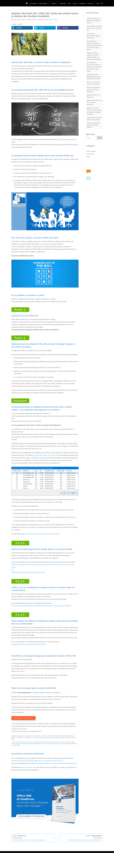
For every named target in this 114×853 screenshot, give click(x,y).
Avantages (63, 3)
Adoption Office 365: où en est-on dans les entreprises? (94, 102)
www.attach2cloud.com (18, 761)
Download (82, 3)
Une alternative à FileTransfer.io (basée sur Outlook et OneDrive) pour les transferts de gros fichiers (94, 67)
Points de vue (32, 19)
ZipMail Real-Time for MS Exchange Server (45, 743)
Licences (74, 3)
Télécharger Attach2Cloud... (23, 718)
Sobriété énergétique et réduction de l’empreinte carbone (93, 21)
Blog (97, 3)
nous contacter (27, 767)
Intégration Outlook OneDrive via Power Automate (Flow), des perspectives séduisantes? (94, 56)
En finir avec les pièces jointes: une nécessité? (93, 83)
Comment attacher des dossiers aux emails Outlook (28, 644)
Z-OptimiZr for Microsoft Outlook (24, 743)
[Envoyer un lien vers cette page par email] (90, 178)
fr (26, 19)
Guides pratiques (91, 151)
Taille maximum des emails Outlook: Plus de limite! (28, 572)
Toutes (88, 157)
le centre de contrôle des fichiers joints (46, 455)
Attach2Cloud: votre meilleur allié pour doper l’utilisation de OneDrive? (94, 76)
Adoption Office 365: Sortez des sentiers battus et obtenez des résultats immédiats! (94, 111)
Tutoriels (53, 3)
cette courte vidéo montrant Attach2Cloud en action (42, 534)
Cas (32, 3)
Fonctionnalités (42, 3)
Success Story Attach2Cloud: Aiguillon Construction (93, 36)
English (108, 10)
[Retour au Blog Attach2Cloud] (90, 171)
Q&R (69, 3)
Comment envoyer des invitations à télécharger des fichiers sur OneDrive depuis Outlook (41, 606)
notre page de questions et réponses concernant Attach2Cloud (56, 763)
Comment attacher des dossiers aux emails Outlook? (93, 125)
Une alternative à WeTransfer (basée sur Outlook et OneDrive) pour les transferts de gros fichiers (94, 45)
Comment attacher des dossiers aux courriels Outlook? (85, 840)
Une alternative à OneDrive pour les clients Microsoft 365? (94, 28)
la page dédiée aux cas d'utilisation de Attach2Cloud (45, 761)
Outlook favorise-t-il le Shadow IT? (93, 96)
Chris (14, 19)
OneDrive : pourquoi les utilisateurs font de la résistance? (93, 89)
